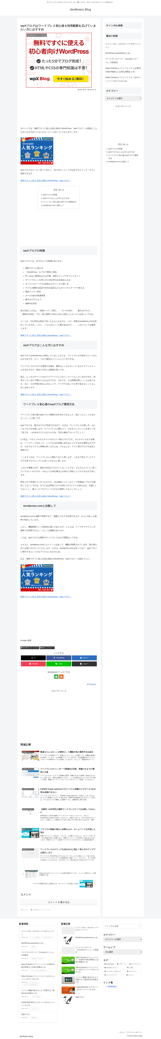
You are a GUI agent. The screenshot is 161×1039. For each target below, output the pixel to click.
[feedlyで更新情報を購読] (56, 676)
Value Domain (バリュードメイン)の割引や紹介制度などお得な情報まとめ (123, 70)
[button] (84, 663)
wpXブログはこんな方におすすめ (56, 198)
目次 (56, 190)
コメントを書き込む (59, 902)
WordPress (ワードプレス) (31, 648)
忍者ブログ (25, 1014)
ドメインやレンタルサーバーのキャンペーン (123, 45)
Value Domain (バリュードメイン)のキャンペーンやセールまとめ (123, 79)
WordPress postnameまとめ (117, 53)
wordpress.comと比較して (53, 205)
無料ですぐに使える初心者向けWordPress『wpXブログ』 (46, 180)
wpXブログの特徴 (50, 195)
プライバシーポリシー (134, 1032)
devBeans (112, 986)
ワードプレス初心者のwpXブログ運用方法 (59, 202)
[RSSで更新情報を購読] (61, 676)
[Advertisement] (58, 107)
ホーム (121, 1032)
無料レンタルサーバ (48, 648)
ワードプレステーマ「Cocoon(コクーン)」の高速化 (121, 60)
